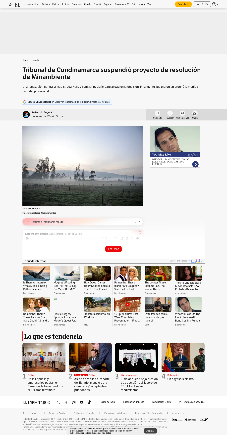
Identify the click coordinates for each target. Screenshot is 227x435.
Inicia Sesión (202, 4)
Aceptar (150, 430)
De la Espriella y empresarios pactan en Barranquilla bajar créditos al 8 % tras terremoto (45, 384)
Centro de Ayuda (57, 413)
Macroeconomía (129, 375)
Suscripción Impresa (133, 401)
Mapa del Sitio (108, 401)
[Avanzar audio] (127, 238)
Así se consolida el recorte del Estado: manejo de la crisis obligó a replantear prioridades (92, 384)
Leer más (113, 249)
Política (31, 375)
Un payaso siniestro (180, 379)
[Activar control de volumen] (137, 238)
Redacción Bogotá (42, 112)
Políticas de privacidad (84, 413)
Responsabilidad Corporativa (149, 413)
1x (132, 238)
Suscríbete (183, 4)
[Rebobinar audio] (122, 238)
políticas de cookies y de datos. (97, 433)
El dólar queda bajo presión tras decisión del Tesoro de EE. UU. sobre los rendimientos (139, 384)
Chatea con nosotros (194, 401)
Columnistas (173, 375)
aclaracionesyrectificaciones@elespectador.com (122, 424)
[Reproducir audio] (27, 238)
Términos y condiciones (115, 413)
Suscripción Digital (161, 401)
